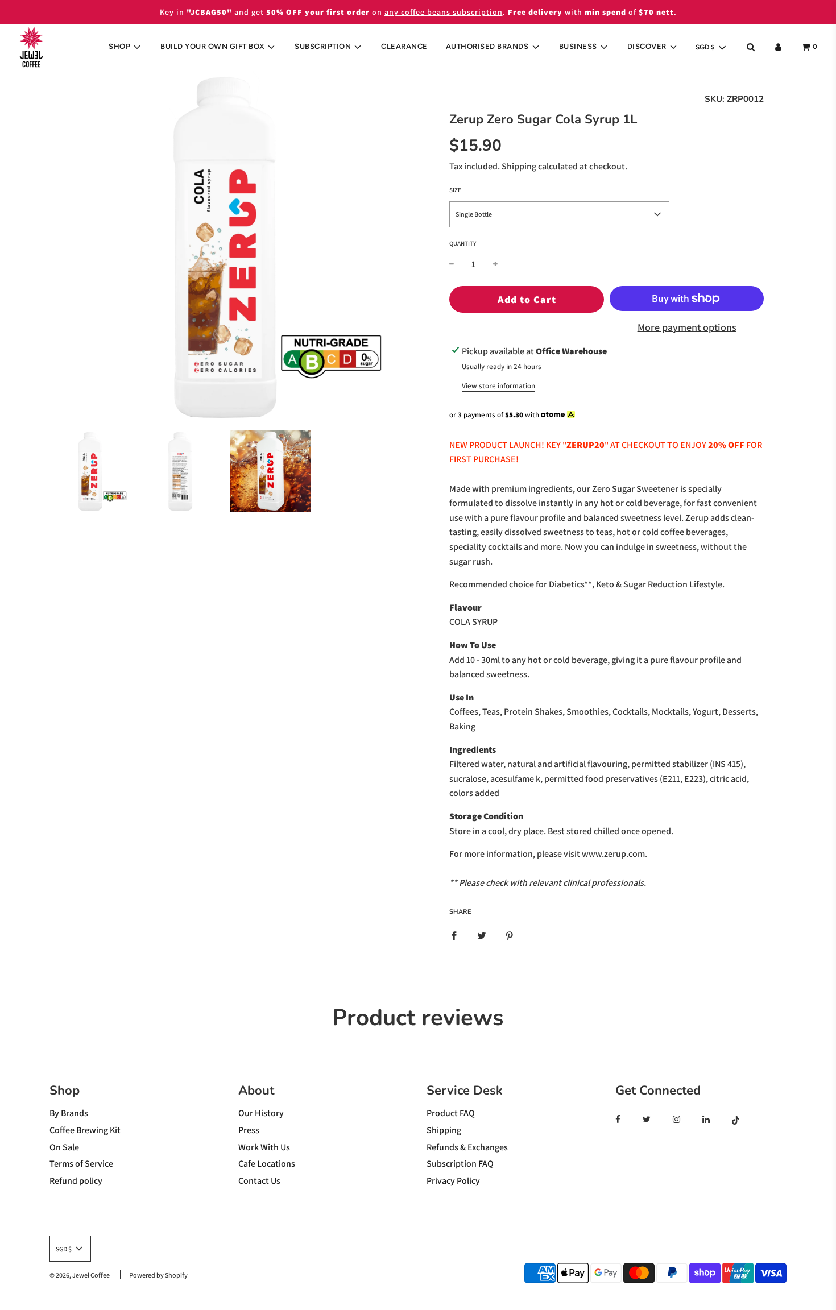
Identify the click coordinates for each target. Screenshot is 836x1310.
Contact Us (259, 1181)
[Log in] (778, 47)
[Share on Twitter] (482, 935)
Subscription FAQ (460, 1164)
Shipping (519, 166)
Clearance (404, 46)
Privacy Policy (453, 1181)
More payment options (687, 327)
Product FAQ (451, 1113)
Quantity (462, 243)
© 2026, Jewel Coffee (79, 1275)
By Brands (68, 1113)
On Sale (64, 1147)
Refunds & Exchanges (467, 1147)
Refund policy (75, 1181)
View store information (498, 386)
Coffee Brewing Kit (85, 1130)
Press (248, 1130)
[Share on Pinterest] (509, 935)
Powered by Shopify (158, 1275)
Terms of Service (81, 1164)
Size (455, 190)
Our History (261, 1113)
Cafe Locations (266, 1164)
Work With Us (264, 1147)
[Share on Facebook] (454, 935)
